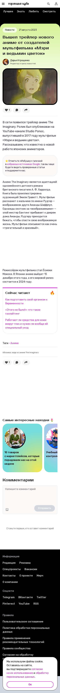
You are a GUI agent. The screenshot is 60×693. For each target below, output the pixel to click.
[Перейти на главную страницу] (18, 3)
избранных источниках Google (23, 164)
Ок (30, 684)
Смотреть (49, 11)
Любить (34, 11)
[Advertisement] (27, 391)
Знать (21, 11)
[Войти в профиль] (56, 4)
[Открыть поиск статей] (48, 4)
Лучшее (8, 11)
